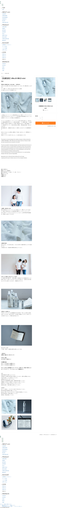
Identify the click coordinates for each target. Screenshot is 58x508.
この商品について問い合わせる (44, 434)
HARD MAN (4, 26)
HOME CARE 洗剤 (5, 38)
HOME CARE (7, 73)
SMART (3, 28)
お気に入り (46, 110)
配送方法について (5, 505)
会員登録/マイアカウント (6, 44)
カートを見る (4, 46)
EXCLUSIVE (4, 37)
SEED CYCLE (4, 35)
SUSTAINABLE (5, 17)
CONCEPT (4, 13)
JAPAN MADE (4, 15)
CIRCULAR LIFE (5, 22)
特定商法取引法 (7, 506)
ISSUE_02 (4, 57)
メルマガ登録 (4, 48)
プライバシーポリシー (18, 506)
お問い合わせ (4, 49)
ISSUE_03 (4, 55)
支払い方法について (7, 504)
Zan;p (3, 33)
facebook (4, 65)
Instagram (4, 63)
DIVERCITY (4, 19)
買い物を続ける (53, 434)
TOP (3, 9)
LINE (3, 70)
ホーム (2, 73)
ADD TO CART (46, 123)
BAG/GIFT (4, 40)
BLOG (3, 68)
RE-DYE (3, 20)
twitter (3, 67)
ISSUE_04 (4, 54)
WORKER (4, 31)
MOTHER (4, 30)
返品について (12, 505)
